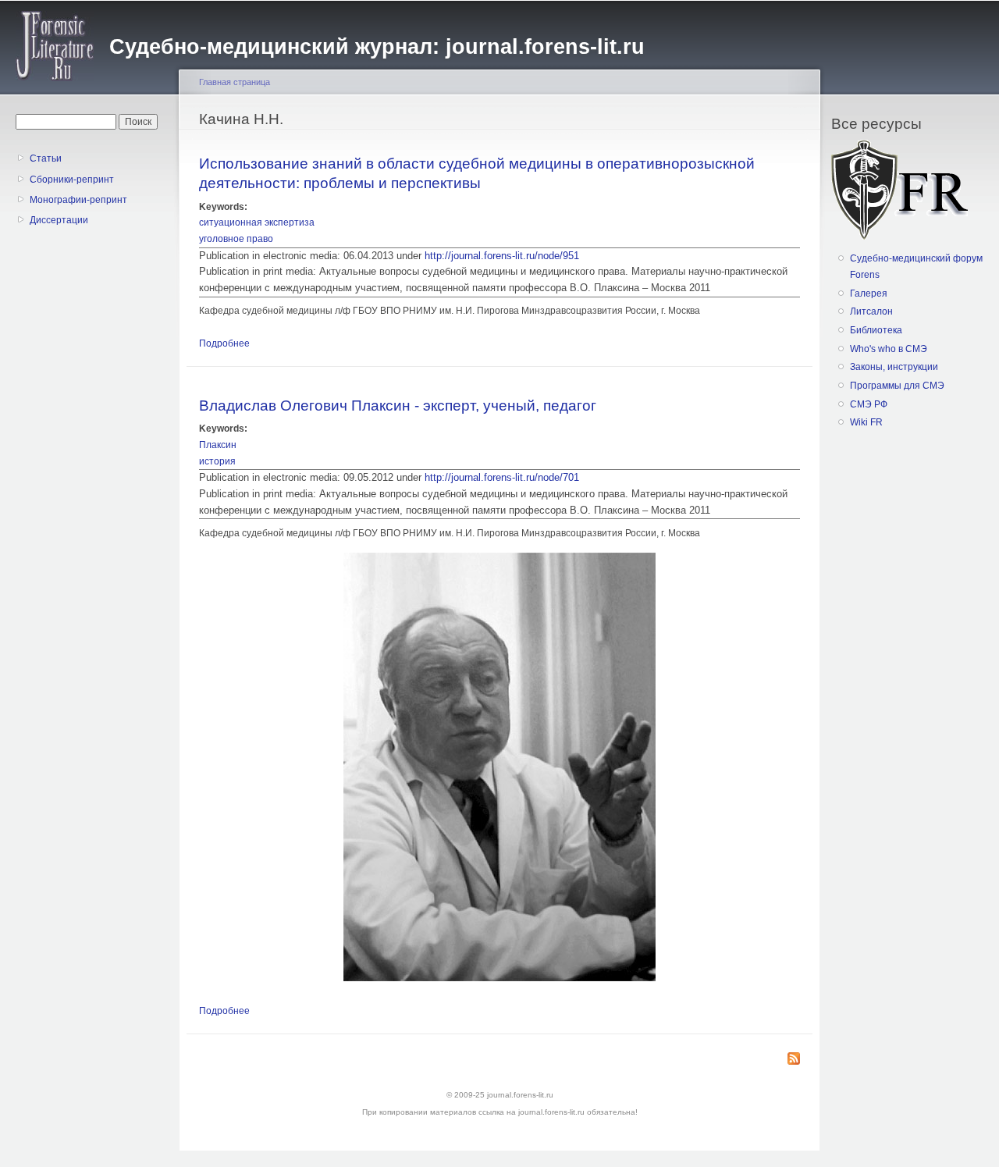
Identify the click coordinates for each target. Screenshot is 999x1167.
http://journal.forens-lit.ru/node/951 (502, 256)
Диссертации (59, 220)
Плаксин (217, 444)
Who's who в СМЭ (888, 348)
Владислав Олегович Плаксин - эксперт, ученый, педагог (397, 405)
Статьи (46, 158)
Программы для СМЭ (897, 385)
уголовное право (236, 238)
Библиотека (876, 330)
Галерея (868, 293)
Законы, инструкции (894, 366)
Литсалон (871, 311)
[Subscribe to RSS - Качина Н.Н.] (793, 1059)
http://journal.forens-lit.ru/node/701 (502, 477)
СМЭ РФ (868, 404)
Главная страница (234, 82)
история (217, 461)
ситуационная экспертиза (257, 222)
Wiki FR (866, 422)
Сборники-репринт (72, 179)
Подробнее (224, 343)
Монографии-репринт (78, 199)
